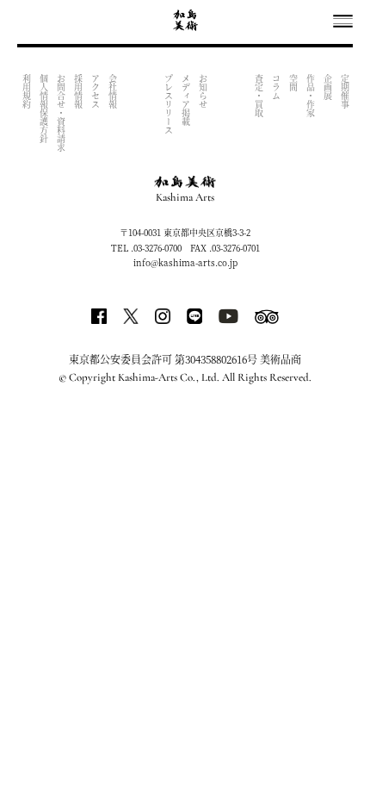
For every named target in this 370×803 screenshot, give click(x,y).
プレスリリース (168, 104)
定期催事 (344, 91)
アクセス (95, 91)
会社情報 (112, 91)
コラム (275, 87)
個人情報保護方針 (43, 108)
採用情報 (77, 91)
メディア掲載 (185, 100)
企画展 (327, 87)
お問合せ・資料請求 (60, 113)
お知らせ (202, 91)
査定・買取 (258, 95)
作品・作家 (310, 95)
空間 (293, 82)
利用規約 (26, 91)
